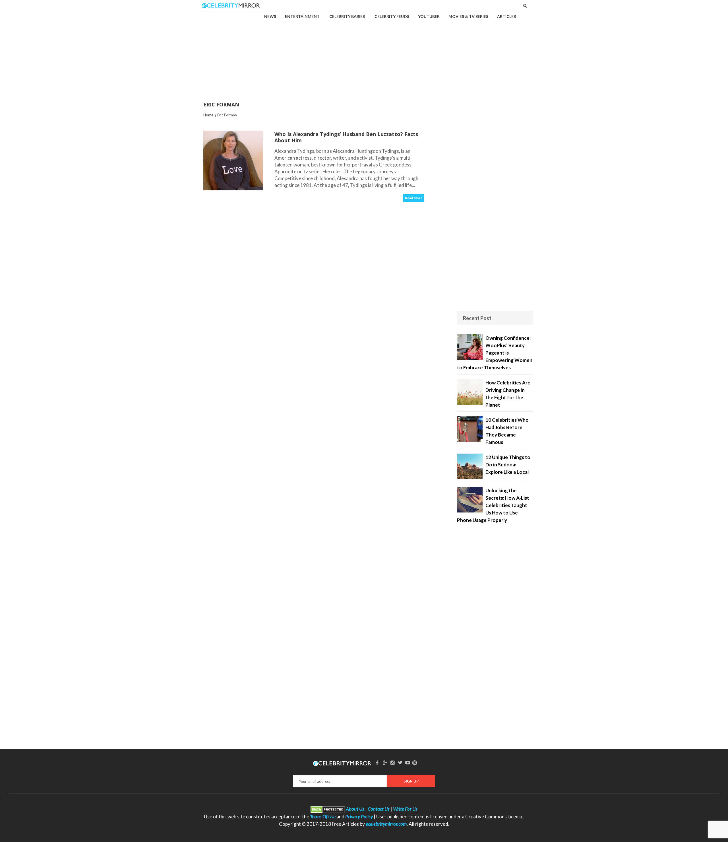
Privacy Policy (359, 817)
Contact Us (379, 809)
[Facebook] (377, 762)
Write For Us (405, 809)
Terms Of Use (323, 817)
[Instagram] (392, 762)
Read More (413, 198)
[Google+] (384, 762)
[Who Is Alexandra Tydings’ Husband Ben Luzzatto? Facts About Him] (233, 160)
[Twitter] (400, 762)
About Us (355, 809)
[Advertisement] (364, 52)
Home (208, 115)
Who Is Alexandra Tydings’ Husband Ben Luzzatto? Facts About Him (346, 137)
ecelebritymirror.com (386, 824)
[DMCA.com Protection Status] (328, 809)
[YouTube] (407, 762)
